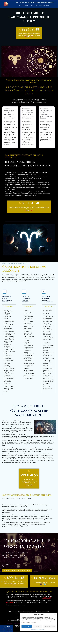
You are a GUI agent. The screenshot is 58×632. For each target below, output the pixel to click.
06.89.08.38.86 (45, 578)
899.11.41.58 (30, 29)
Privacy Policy (34, 629)
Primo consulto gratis (26, 6)
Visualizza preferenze (49, 626)
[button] (55, 614)
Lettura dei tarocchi (26, 2)
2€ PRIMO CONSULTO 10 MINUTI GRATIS (7, 628)
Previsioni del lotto (47, 2)
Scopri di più (9, 306)
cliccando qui (20, 605)
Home (17, 2)
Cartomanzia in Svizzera (42, 6)
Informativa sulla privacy (14, 623)
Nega (37, 626)
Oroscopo (38, 2)
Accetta (26, 626)
